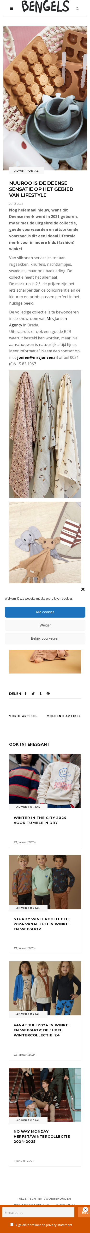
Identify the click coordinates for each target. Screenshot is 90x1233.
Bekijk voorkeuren (45, 638)
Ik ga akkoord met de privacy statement (43, 1225)
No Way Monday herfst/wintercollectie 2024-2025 (42, 1136)
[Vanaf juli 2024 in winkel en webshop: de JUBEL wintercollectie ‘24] (45, 988)
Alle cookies (45, 612)
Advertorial (26, 170)
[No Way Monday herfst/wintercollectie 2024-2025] (45, 1095)
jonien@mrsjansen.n (37, 357)
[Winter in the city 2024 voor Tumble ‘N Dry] (45, 781)
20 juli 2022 (16, 203)
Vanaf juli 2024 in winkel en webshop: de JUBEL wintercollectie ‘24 (42, 1030)
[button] (82, 589)
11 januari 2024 (24, 1160)
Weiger (45, 625)
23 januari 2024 (25, 842)
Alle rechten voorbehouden (45, 1198)
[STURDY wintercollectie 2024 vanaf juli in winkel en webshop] (45, 882)
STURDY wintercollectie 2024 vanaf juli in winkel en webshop (42, 924)
